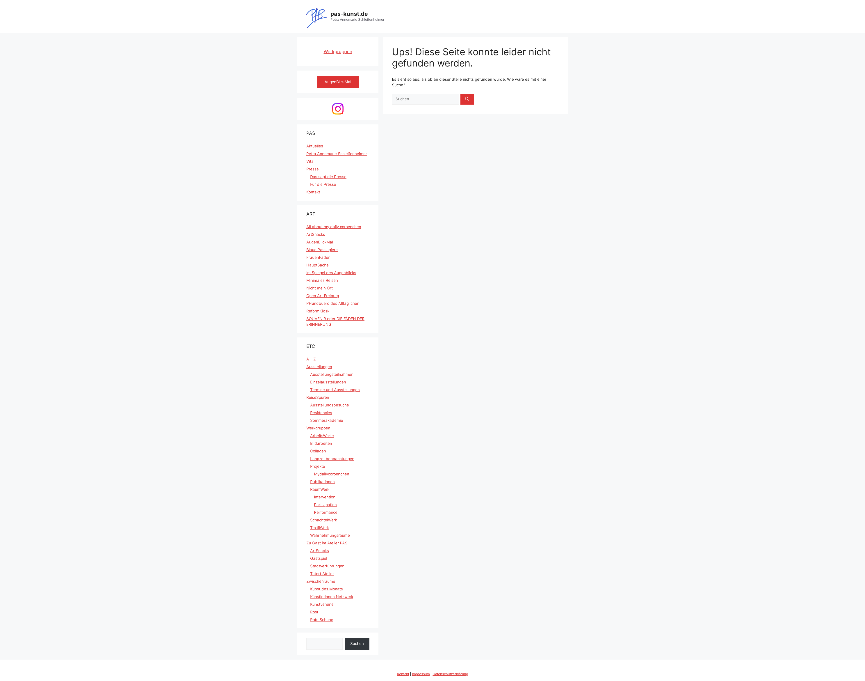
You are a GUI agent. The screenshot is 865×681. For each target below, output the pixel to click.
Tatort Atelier (322, 573)
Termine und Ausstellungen (335, 390)
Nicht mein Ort (319, 288)
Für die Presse (323, 184)
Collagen (318, 451)
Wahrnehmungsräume (330, 535)
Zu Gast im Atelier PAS (326, 543)
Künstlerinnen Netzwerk (331, 596)
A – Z (311, 359)
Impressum (421, 674)
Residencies (321, 412)
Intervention (324, 497)
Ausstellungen (319, 367)
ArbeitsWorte (322, 435)
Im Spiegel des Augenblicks (331, 273)
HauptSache (317, 265)
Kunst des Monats (326, 589)
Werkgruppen (338, 51)
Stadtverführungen (327, 566)
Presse (312, 169)
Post (314, 612)
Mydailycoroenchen (331, 474)
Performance (325, 512)
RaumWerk (319, 489)
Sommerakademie (326, 420)
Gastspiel (318, 558)
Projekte (317, 466)
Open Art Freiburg (322, 295)
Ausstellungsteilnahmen (331, 374)
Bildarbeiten (321, 443)
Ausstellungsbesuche (329, 405)
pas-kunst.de (349, 13)
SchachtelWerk (323, 520)
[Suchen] (467, 99)
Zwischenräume (320, 581)
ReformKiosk (317, 311)
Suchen (357, 643)
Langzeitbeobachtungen (332, 458)
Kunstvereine (322, 604)
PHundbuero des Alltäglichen (332, 303)
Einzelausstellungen (328, 382)
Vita (310, 161)
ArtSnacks (315, 234)
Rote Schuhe (321, 619)
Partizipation (325, 504)
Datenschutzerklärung (450, 674)
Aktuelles (314, 146)
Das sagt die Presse (328, 176)
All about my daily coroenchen (333, 227)
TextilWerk (319, 527)
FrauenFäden (318, 257)
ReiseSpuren (317, 397)
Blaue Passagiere (322, 250)
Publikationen (322, 481)
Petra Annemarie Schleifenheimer (336, 153)
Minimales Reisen (322, 280)
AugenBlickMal (319, 242)
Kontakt (313, 192)
